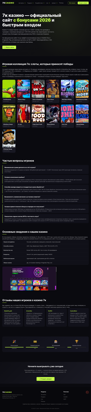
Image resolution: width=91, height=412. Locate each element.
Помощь (43, 401)
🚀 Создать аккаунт (45, 379)
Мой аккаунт (72, 3)
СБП (64, 394)
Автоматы (43, 394)
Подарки (43, 396)
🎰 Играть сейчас (9, 47)
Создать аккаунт (83, 3)
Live (42, 399)
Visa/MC (65, 396)
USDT (64, 399)
